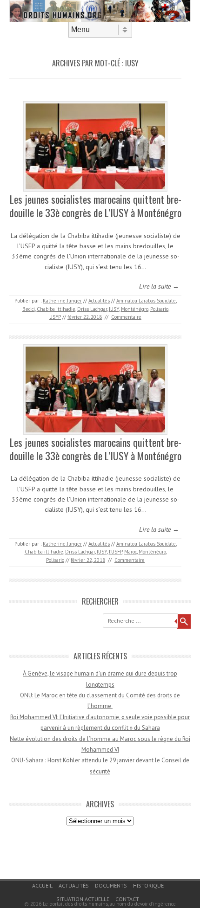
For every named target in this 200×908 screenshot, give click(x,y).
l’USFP (115, 551)
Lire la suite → (159, 286)
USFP (55, 317)
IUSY (114, 309)
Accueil (42, 885)
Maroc (130, 551)
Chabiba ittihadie (56, 309)
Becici (28, 309)
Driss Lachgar (92, 309)
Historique (148, 885)
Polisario (159, 309)
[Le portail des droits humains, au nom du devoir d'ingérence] (100, 19)
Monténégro (134, 309)
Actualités (99, 300)
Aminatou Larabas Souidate (146, 300)
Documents (111, 885)
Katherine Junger (62, 300)
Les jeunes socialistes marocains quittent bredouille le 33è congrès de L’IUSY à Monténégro (95, 206)
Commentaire (126, 317)
